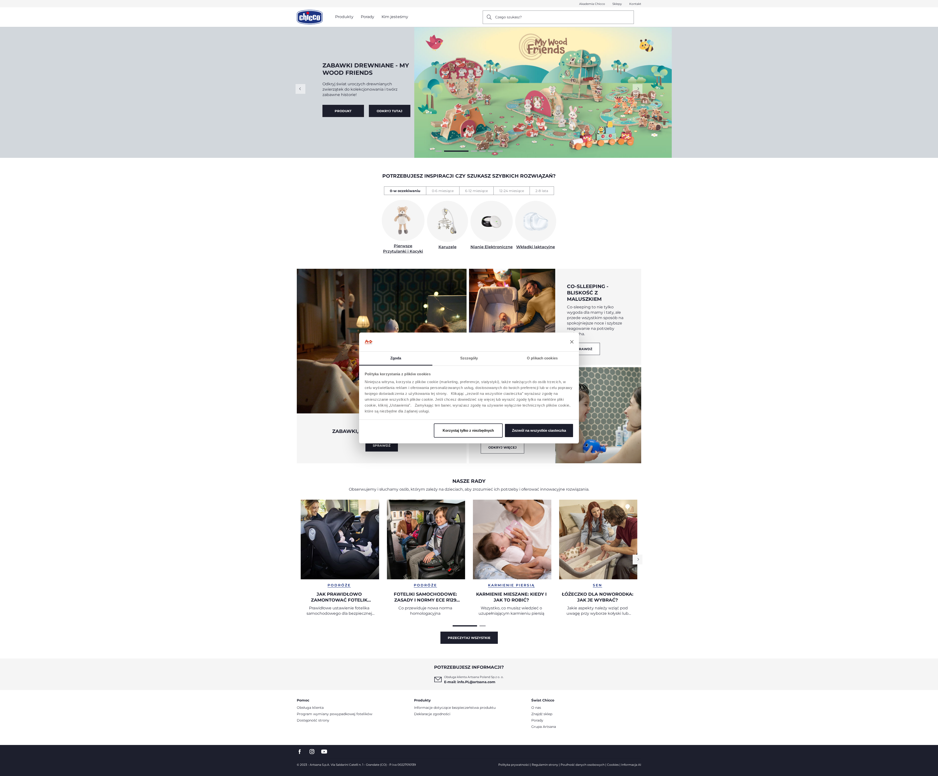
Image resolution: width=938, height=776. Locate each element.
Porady (537, 720)
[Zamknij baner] (572, 342)
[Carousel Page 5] (491, 151)
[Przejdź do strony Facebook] (300, 752)
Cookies (613, 764)
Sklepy (617, 4)
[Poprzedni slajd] (300, 89)
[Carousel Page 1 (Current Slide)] (465, 625)
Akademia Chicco (592, 4)
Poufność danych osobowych (583, 764)
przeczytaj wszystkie (469, 638)
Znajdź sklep (541, 714)
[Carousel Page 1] (439, 151)
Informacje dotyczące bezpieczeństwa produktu (455, 707)
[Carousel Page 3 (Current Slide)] (465, 151)
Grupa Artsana (543, 726)
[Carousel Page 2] (447, 151)
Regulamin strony (545, 764)
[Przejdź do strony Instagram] (312, 752)
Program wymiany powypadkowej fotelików (334, 714)
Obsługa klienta (310, 707)
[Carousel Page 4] (483, 151)
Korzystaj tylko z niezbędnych (468, 430)
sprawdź (583, 349)
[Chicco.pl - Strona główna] (310, 17)
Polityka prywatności (513, 764)
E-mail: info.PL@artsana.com (469, 682)
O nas (536, 707)
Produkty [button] (344, 16)
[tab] (405, 190)
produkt (389, 111)
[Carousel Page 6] (500, 151)
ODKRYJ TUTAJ (343, 111)
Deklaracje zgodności (432, 714)
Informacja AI (631, 764)
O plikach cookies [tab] (542, 358)
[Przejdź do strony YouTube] (324, 752)
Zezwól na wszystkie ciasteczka (539, 430)
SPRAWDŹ (382, 445)
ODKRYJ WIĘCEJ (502, 447)
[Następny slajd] (637, 89)
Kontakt (635, 4)
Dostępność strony (313, 720)
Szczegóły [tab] (469, 358)
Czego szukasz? (508, 17)
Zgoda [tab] (395, 358)
